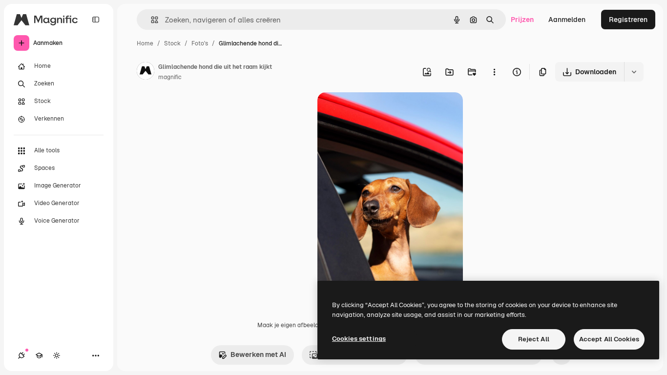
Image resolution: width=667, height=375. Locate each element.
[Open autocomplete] (150, 19)
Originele (381, 111)
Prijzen (522, 19)
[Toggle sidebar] (96, 19)
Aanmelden (566, 19)
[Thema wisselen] (56, 355)
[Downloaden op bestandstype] (634, 72)
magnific (170, 77)
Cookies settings (359, 338)
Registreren (628, 19)
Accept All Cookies (609, 339)
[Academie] (39, 355)
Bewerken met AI (258, 354)
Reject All (533, 339)
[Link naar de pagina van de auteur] (145, 72)
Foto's (199, 43)
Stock (172, 43)
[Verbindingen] (21, 355)
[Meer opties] (494, 72)
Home (145, 43)
